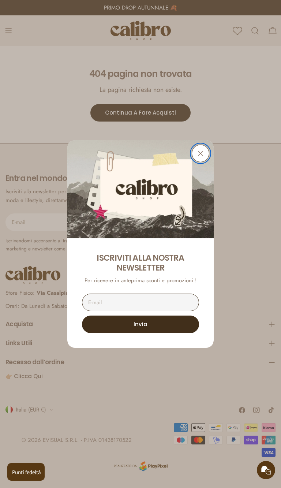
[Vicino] (200, 153)
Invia (140, 324)
